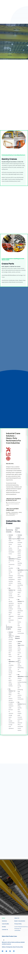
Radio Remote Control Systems (16, 282)
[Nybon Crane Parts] (14, 234)
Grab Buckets (12, 280)
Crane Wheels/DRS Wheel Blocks (9, 275)
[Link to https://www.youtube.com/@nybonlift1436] (7, 951)
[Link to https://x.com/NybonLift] (10, 951)
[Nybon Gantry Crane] (14, 131)
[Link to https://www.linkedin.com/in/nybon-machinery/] (14, 951)
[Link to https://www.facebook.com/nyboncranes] (3, 951)
